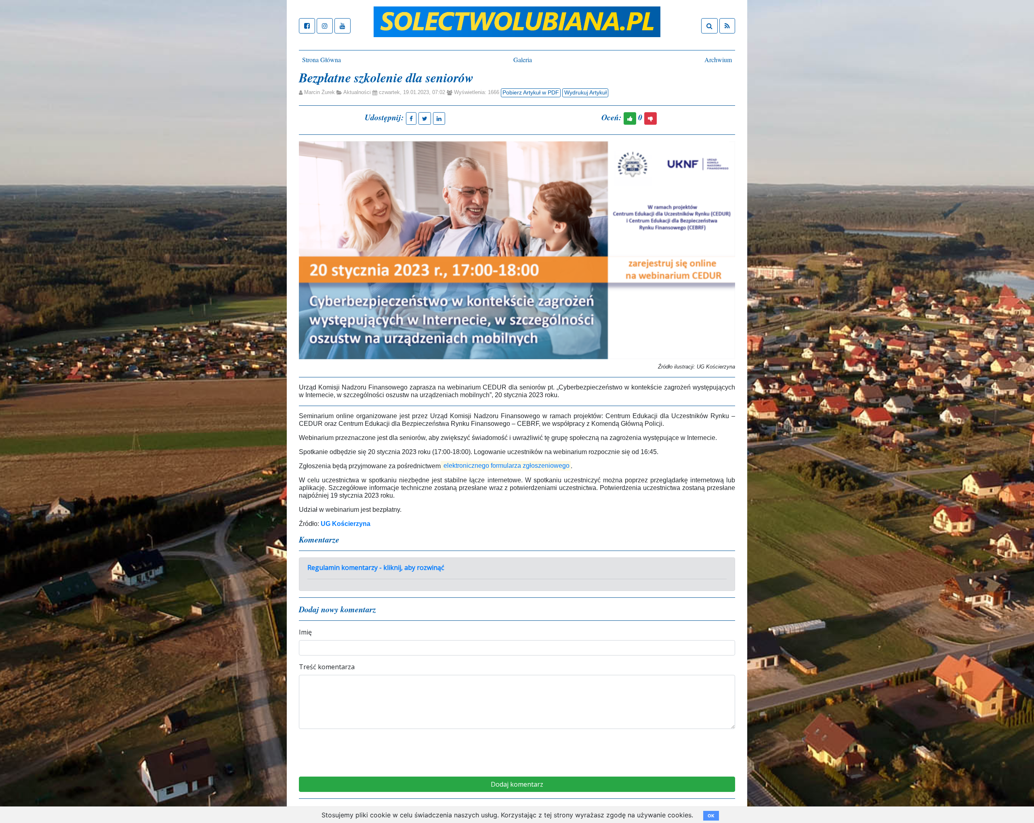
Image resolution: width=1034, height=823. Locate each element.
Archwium (718, 59)
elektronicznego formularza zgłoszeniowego (506, 466)
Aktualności (357, 93)
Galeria (522, 59)
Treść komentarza (327, 666)
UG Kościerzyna (345, 523)
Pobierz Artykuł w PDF (530, 92)
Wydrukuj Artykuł (585, 92)
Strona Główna (321, 59)
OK (711, 816)
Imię (305, 632)
